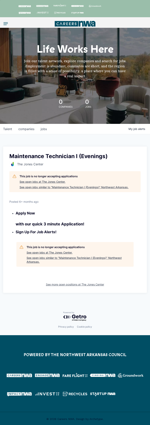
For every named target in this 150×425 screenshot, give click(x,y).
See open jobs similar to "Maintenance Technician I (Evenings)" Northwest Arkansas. (74, 187)
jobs (44, 129)
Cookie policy (84, 326)
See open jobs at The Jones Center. (42, 181)
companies (26, 129)
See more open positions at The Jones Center (75, 284)
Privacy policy (66, 326)
